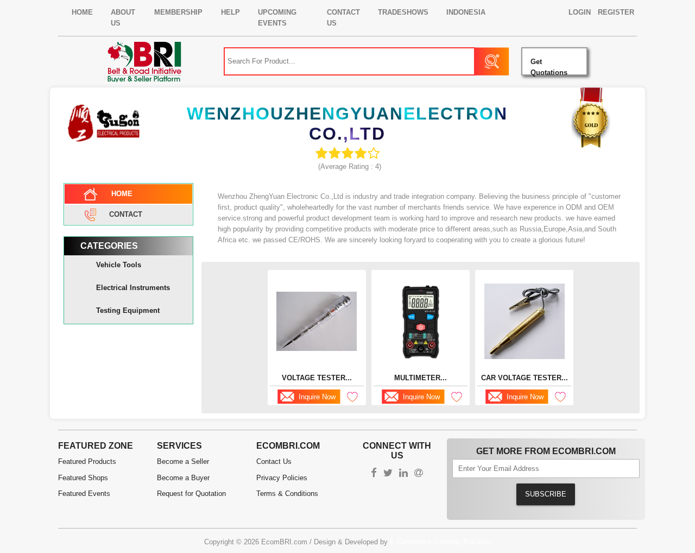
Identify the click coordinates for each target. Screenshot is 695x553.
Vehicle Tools (118, 265)
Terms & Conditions (287, 493)
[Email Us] (418, 474)
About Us (123, 17)
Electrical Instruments (133, 288)
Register (616, 12)
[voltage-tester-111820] (316, 321)
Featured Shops (83, 478)
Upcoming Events (277, 17)
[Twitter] (388, 474)
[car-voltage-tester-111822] (524, 321)
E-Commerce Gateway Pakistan (440, 542)
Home (82, 12)
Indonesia (465, 12)
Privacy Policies (281, 478)
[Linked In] (403, 474)
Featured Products (87, 461)
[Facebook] (374, 474)
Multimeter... (420, 378)
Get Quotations (548, 67)
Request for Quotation (191, 493)
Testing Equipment (128, 310)
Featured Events (84, 493)
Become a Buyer (183, 478)
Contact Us (343, 17)
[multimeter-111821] (420, 321)
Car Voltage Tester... (524, 378)
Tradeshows (403, 12)
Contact (125, 214)
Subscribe (545, 494)
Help (230, 12)
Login (579, 12)
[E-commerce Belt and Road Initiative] (144, 61)
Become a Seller (183, 461)
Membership (178, 12)
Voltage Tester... (317, 378)
